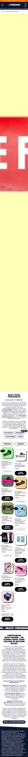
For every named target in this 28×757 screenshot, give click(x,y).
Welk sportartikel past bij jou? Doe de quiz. (14, 1)
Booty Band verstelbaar (12, 11)
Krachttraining (10, 436)
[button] (25, 4)
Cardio (20, 436)
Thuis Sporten (8, 433)
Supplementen (20, 433)
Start (2, 11)
